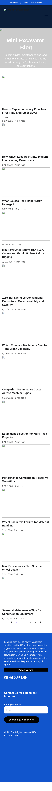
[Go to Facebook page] (5, 677)
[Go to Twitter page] (15, 677)
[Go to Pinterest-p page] (18, 677)
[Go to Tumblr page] (21, 677)
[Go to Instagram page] (9, 677)
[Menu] (46, 17)
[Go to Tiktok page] (12, 677)
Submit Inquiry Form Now (22, 719)
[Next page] (40, 622)
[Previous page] (11, 622)
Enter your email (12, 704)
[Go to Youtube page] (25, 677)
